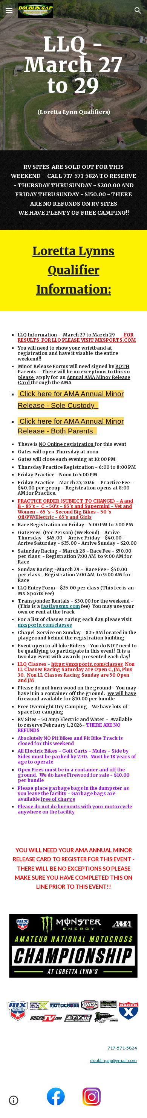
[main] (73, 75)
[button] (9, 10)
